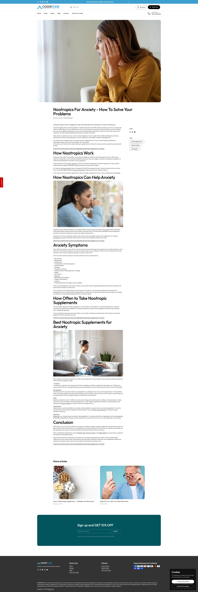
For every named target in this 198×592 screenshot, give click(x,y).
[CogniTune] (48, 7)
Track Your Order (74, 572)
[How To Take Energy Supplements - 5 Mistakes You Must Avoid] (75, 482)
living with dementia (78, 170)
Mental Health (135, 145)
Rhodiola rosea (81, 433)
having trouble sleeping (98, 410)
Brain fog (56, 276)
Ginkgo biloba (103, 433)
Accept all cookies (183, 582)
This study (105, 229)
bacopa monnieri (91, 433)
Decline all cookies (183, 586)
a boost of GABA (65, 403)
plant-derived (72, 163)
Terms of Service (106, 570)
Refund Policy (105, 568)
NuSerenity (56, 416)
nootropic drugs (65, 168)
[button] (154, 7)
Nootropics (134, 149)
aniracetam (56, 238)
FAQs (70, 570)
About (71, 566)
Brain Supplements (136, 141)
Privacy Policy (105, 566)
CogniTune (51, 589)
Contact (71, 568)
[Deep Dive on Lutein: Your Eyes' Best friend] (122, 482)
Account (142, 7)
